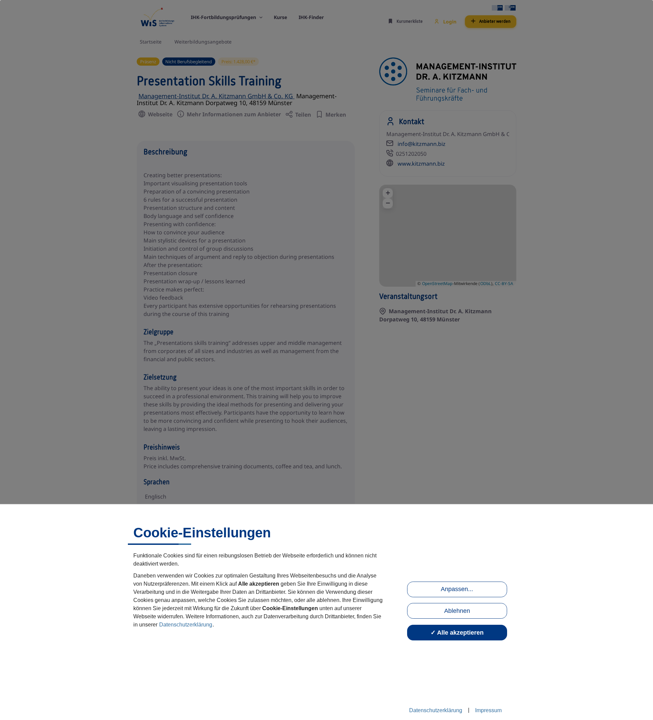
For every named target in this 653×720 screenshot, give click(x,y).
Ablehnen (457, 610)
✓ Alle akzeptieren (457, 632)
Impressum (488, 710)
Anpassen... (457, 589)
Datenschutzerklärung (185, 624)
